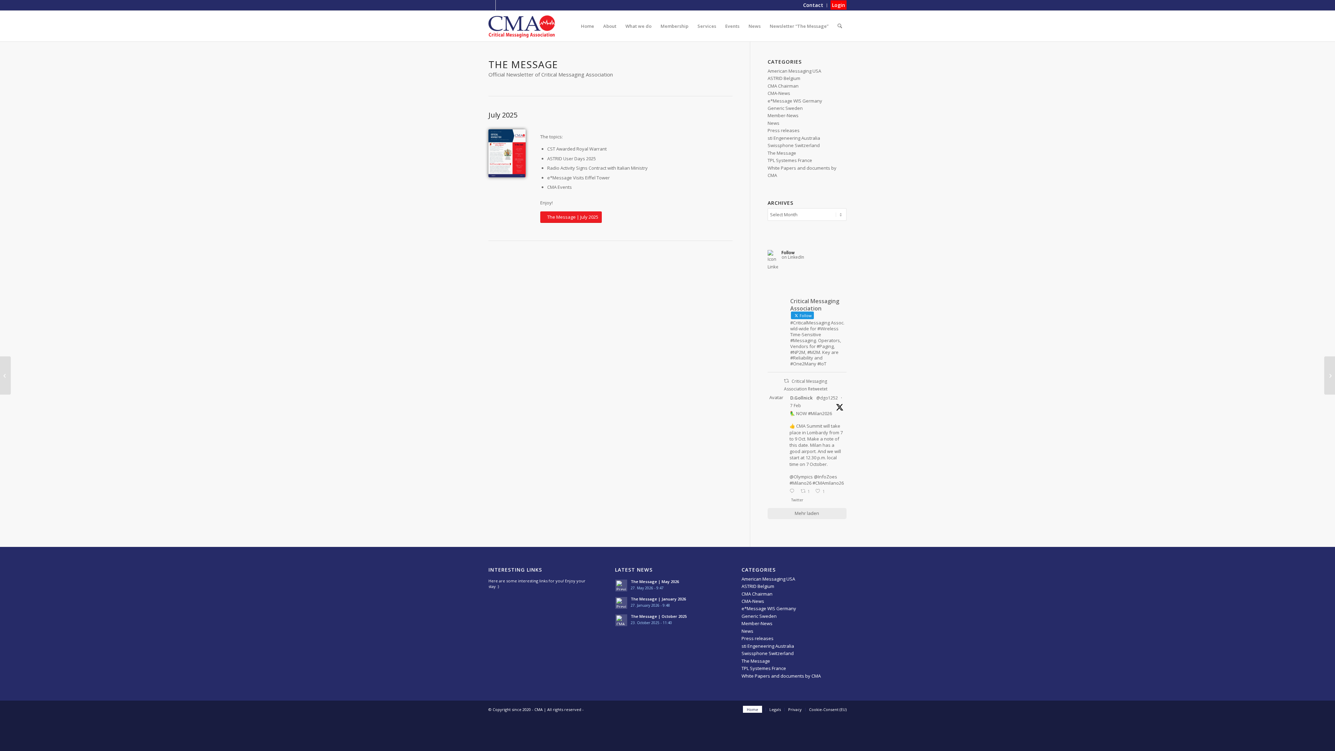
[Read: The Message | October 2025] (621, 620)
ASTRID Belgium (784, 78)
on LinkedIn (793, 257)
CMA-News (779, 93)
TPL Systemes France (790, 160)
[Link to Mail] (501, 5)
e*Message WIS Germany (795, 101)
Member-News (783, 115)
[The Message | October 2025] (1329, 375)
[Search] (840, 26)
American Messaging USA (794, 71)
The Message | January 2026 (658, 598)
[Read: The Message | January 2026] (621, 603)
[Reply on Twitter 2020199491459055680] (793, 491)
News (773, 123)
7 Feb (795, 406)
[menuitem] (813, 5)
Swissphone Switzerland (794, 145)
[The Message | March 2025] (5, 375)
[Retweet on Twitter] (786, 380)
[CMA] (521, 26)
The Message (782, 153)
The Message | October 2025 (659, 616)
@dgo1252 (827, 398)
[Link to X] (490, 5)
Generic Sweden (785, 108)
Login (838, 5)
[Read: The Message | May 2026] (621, 585)
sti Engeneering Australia (794, 138)
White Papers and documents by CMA (781, 676)
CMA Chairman (783, 86)
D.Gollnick (801, 398)
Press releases (784, 130)
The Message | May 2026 (655, 581)
